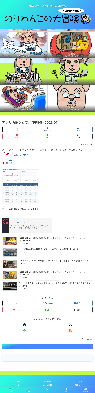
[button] (78, 136)
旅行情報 (47, 381)
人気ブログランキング (22, 163)
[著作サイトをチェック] (24, 324)
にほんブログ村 (20, 154)
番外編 (77, 385)
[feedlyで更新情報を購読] (24, 330)
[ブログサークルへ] (27, 225)
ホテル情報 (47, 385)
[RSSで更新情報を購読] (70, 330)
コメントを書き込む (47, 357)
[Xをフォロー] (70, 324)
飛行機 (17, 381)
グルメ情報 (77, 381)
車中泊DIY (17, 385)
